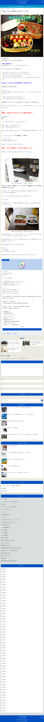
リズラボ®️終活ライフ (5, 532)
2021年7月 (4, 697)
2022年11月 (4, 655)
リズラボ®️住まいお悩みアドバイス (8, 522)
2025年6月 (4, 574)
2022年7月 (4, 666)
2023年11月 (4, 624)
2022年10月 (4, 658)
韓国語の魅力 (3, 558)
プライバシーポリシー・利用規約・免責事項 (11, 485)
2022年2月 (4, 679)
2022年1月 (4, 681)
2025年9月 (4, 571)
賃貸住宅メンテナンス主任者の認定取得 (9, 550)
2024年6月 (4, 605)
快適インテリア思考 (11, 8)
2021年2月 (4, 710)
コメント (4, 361)
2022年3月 (4, 676)
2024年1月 (4, 618)
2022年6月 (4, 668)
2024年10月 (4, 595)
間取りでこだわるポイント (6, 555)
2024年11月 (4, 592)
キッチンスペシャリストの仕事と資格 (8, 506)
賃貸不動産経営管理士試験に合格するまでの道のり (11, 548)
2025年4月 (4, 579)
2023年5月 (4, 639)
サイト (2, 389)
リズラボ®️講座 (4, 535)
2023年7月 (4, 634)
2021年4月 (4, 705)
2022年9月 (4, 660)
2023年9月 (4, 629)
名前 (2, 379)
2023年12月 (4, 621)
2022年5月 (4, 671)
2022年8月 (4, 663)
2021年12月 (4, 684)
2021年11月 (4, 687)
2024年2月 (4, 616)
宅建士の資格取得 (4, 537)
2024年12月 (4, 590)
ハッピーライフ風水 (5, 509)
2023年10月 (4, 626)
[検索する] (42, 400)
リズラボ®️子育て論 (5, 524)
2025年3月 (4, 582)
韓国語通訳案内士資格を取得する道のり (9, 560)
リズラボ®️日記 (4, 530)
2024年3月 (4, 613)
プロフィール (3, 517)
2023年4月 (4, 642)
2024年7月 (4, 603)
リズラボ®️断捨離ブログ (6, 527)
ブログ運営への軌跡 (5, 514)
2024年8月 (4, 600)
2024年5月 (4, 608)
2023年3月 (4, 645)
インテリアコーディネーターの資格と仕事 (9, 501)
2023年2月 (4, 647)
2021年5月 (4, 702)
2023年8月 (4, 632)
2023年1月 (4, 650)
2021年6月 (4, 700)
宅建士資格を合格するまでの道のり (8, 540)
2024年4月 (4, 611)
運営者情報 (4, 488)
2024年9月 (4, 597)
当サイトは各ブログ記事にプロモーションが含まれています (22, 6)
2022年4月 (4, 674)
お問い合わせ (4, 490)
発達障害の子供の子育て (6, 545)
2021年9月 (4, 692)
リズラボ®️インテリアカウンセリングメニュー (10, 519)
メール (3, 384)
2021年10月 (4, 689)
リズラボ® (22, 3)
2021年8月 (4, 695)
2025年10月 (4, 569)
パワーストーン (4, 512)
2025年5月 (4, 576)
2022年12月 (4, 653)
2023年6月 (4, 637)
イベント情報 (3, 499)
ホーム (4, 8)
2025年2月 (4, 584)
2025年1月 (4, 587)
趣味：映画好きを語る (5, 553)
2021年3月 (4, 708)
